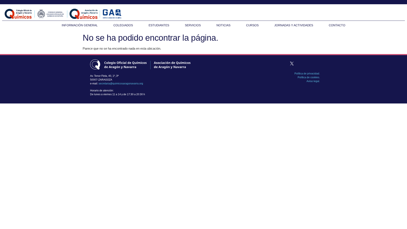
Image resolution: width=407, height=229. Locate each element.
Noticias (223, 25)
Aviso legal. (313, 81)
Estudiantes (159, 25)
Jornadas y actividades (293, 25)
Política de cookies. (309, 77)
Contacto (337, 25)
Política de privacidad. (307, 73)
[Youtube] (316, 63)
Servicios (193, 25)
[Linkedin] (308, 63)
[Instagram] (300, 63)
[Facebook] (284, 63)
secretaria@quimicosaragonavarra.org (121, 83)
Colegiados (123, 25)
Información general (80, 25)
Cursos (252, 25)
